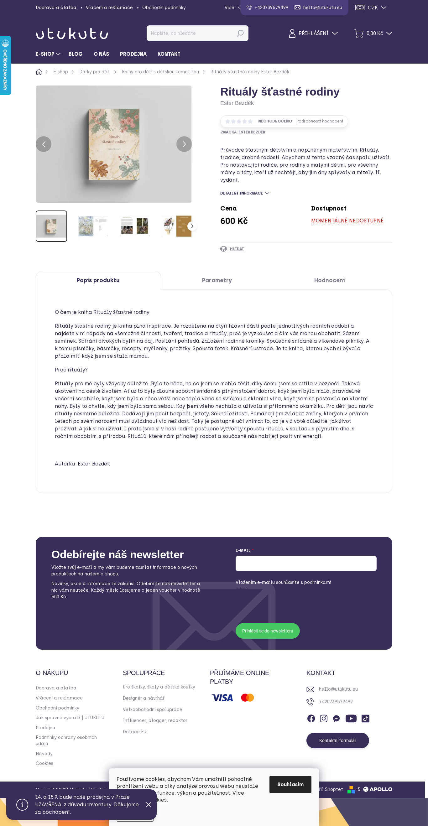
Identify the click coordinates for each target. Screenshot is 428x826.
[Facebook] (311, 717)
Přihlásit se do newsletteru (267, 630)
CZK (373, 8)
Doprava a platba (56, 7)
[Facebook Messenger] (336, 717)
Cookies (44, 763)
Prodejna (45, 727)
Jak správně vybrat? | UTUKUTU (70, 717)
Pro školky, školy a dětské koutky (159, 687)
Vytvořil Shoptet (324, 789)
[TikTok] (365, 717)
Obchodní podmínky (164, 7)
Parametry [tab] (217, 280)
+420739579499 (336, 701)
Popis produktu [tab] (98, 280)
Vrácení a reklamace (109, 7)
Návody (44, 753)
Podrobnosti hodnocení (320, 121)
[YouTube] (351, 717)
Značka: (242, 132)
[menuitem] (49, 54)
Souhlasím (290, 784)
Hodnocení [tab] (329, 280)
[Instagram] (323, 717)
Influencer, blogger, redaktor (155, 720)
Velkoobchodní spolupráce (152, 709)
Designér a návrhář (143, 698)
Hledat (240, 33)
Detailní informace (241, 193)
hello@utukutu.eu (338, 689)
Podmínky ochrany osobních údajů (66, 740)
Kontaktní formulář (337, 740)
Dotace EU (134, 732)
